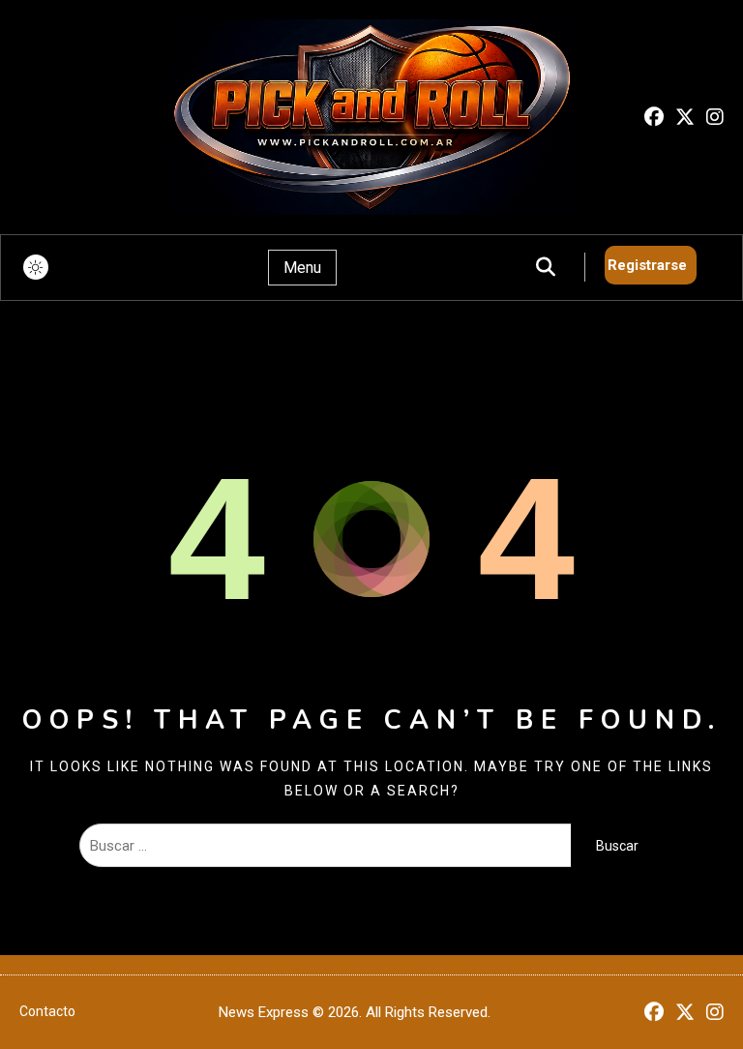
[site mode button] (35, 267)
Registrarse (647, 265)
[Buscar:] (325, 845)
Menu (302, 267)
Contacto (47, 1011)
